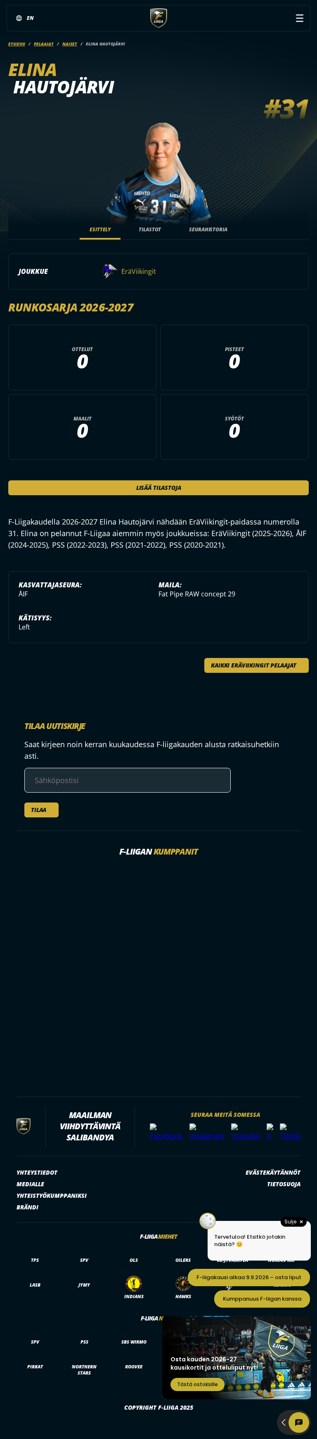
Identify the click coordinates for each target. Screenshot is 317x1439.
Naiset (69, 44)
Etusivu (16, 44)
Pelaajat (44, 44)
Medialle (30, 1184)
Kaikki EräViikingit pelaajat (253, 665)
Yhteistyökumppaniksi (52, 1195)
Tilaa (38, 810)
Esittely (100, 229)
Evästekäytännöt (273, 1172)
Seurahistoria (208, 229)
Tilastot (150, 229)
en (30, 17)
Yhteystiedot (37, 1172)
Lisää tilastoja (158, 488)
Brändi (27, 1207)
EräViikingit (138, 271)
